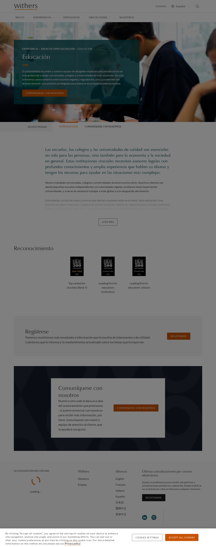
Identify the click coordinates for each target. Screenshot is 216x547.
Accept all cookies (182, 537)
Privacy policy (72, 543)
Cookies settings (147, 537)
